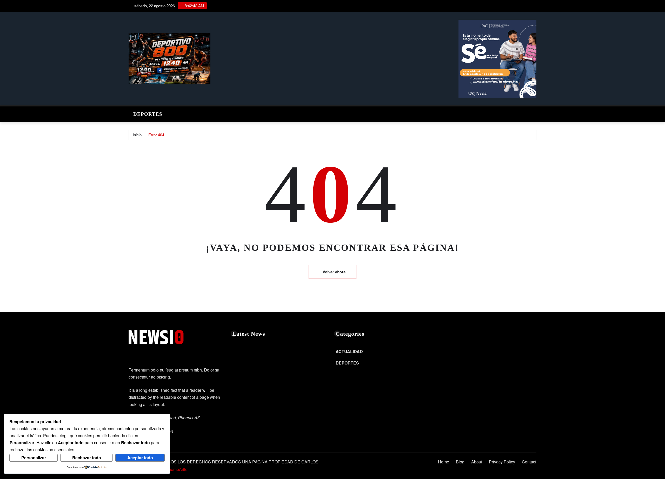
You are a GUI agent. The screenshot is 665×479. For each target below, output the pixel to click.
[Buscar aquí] (534, 113)
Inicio (137, 134)
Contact (529, 462)
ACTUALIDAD (349, 351)
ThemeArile (177, 469)
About (476, 462)
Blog (460, 462)
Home (443, 462)
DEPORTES (147, 114)
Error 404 (156, 134)
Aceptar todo (140, 458)
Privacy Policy (502, 462)
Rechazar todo (86, 458)
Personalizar (33, 458)
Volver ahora (334, 272)
